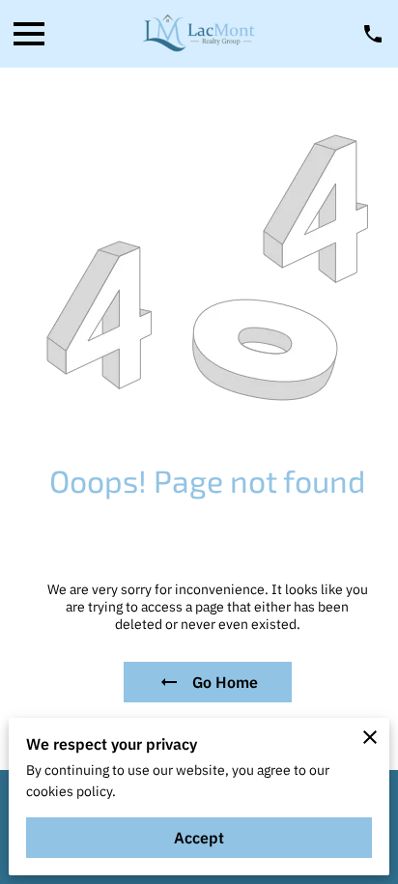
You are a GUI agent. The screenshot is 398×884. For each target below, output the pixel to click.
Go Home (225, 682)
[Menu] (29, 33)
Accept (199, 837)
